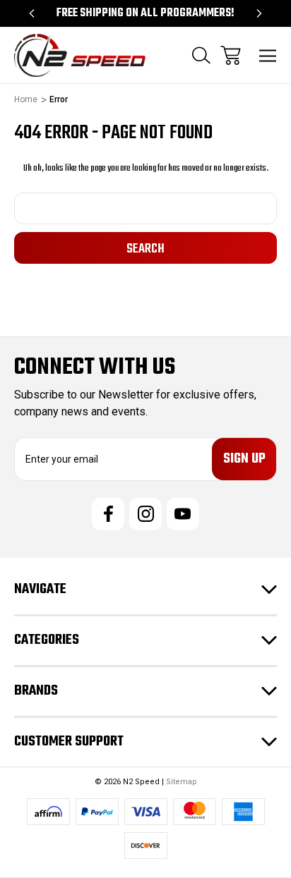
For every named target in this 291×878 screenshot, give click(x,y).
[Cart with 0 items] (230, 55)
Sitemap (181, 781)
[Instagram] (145, 514)
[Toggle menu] (268, 55)
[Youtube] (183, 514)
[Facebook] (108, 514)
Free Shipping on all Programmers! (145, 13)
